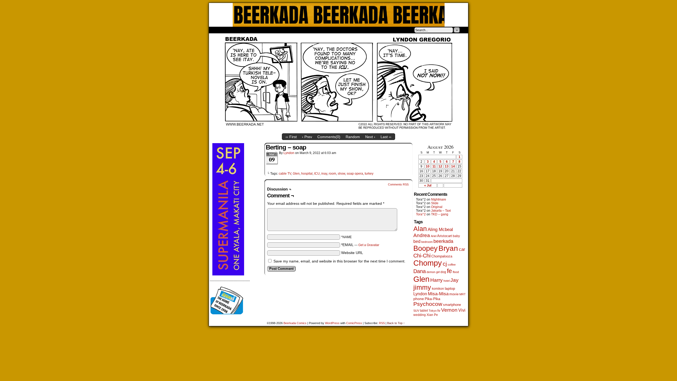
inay (324, 173)
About (232, 30)
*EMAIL (360, 245)
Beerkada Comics (339, 15)
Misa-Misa (438, 293)
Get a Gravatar (368, 245)
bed (416, 241)
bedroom (427, 241)
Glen (296, 173)
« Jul (427, 185)
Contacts (268, 30)
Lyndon (288, 153)
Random (353, 137)
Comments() (328, 137)
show (341, 173)
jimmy (422, 287)
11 (434, 166)
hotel (446, 280)
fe (449, 270)
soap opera (355, 173)
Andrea (421, 235)
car (462, 249)
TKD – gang (439, 214)
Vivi (461, 310)
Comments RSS (398, 184)
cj (445, 264)
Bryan (448, 248)
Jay (454, 280)
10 (427, 166)
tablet (424, 310)
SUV (416, 310)
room (332, 173)
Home (216, 30)
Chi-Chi (422, 255)
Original (436, 207)
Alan (420, 228)
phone (418, 299)
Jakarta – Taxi (441, 210)
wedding (419, 314)
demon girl (433, 272)
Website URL (352, 253)
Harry (436, 280)
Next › (370, 137)
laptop (450, 289)
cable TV (285, 173)
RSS (382, 323)
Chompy (427, 263)
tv (438, 310)
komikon (438, 289)
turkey (369, 173)
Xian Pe (432, 314)
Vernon (449, 310)
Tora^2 (421, 214)
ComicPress (354, 323)
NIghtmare (438, 199)
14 (453, 166)
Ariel (433, 236)
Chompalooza (441, 256)
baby (456, 236)
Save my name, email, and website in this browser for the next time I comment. (339, 261)
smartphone (452, 305)
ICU (317, 173)
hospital (307, 173)
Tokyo (433, 310)
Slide (434, 203)
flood (456, 272)
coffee (452, 264)
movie (454, 294)
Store (248, 30)
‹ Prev (307, 137)
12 (440, 166)
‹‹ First (291, 137)
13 (447, 166)
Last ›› (386, 137)
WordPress (332, 323)
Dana (419, 271)
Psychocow (427, 304)
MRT (462, 294)
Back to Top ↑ (396, 323)
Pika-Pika (432, 299)
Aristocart (444, 236)
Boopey (425, 248)
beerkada (443, 241)
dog (443, 272)
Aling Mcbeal (440, 229)
